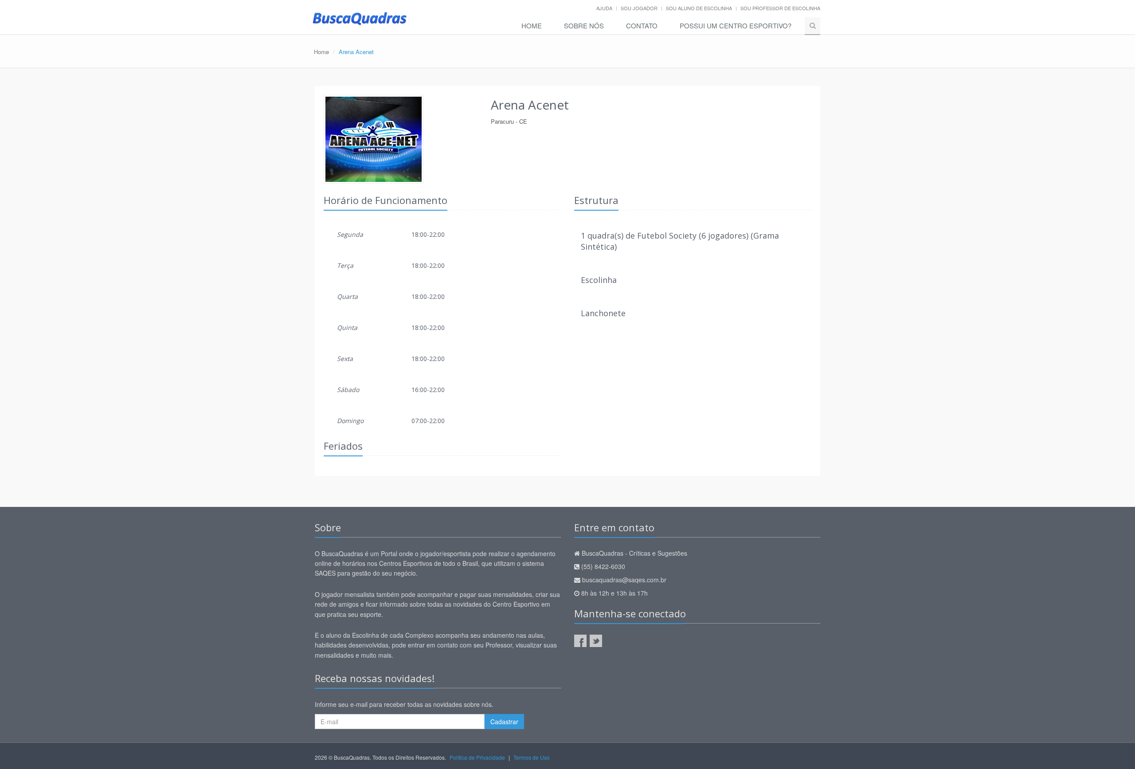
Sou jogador (639, 8)
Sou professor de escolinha (780, 8)
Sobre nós (584, 25)
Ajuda (604, 8)
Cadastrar (504, 721)
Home (531, 25)
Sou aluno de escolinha (699, 8)
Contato (642, 25)
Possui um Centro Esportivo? (735, 25)
